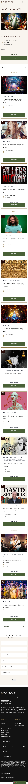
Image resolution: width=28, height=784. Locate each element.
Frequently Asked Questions (6, 728)
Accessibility (3, 723)
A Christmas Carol (10, 36)
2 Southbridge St (5, 700)
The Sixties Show (8, 96)
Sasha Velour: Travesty (9, 412)
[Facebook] (15, 723)
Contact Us (3, 727)
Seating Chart (4, 734)
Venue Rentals (7, 756)
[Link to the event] (14, 21)
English (17, 782)
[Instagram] (17, 723)
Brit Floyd (6, 325)
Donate (5, 751)
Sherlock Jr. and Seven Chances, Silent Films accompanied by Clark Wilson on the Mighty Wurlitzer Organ (14, 459)
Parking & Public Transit (5, 732)
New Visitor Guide (4, 730)
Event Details (14, 54)
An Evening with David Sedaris (12, 506)
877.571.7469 (8, 703)
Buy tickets (14, 524)
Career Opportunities (5, 725)
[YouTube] (20, 723)
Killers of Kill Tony (8, 186)
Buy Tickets (14, 58)
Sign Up (14, 679)
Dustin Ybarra (7, 235)
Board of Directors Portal (6, 736)
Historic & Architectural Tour (11, 280)
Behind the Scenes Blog (19, 725)
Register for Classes (9, 746)
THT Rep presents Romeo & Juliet (13, 370)
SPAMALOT (6, 601)
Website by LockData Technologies (7, 777)
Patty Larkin (6, 141)
